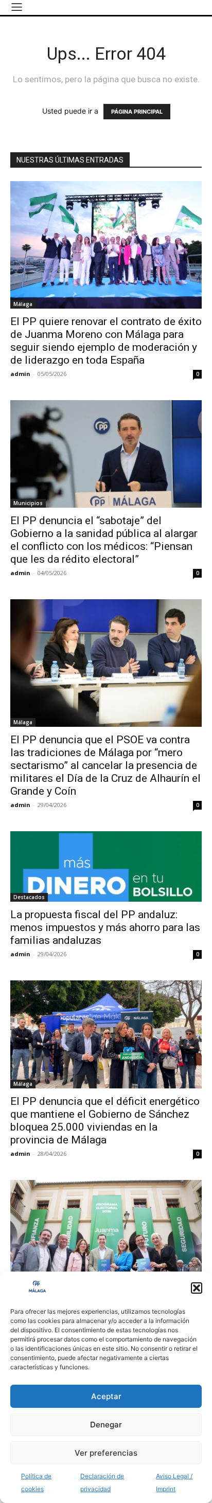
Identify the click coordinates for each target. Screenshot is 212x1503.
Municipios (28, 503)
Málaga (22, 304)
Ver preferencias (106, 1453)
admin (20, 374)
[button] (196, 1288)
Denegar (106, 1424)
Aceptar (106, 1396)
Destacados (29, 897)
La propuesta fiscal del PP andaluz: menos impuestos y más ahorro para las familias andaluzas (105, 927)
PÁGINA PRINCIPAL (137, 111)
